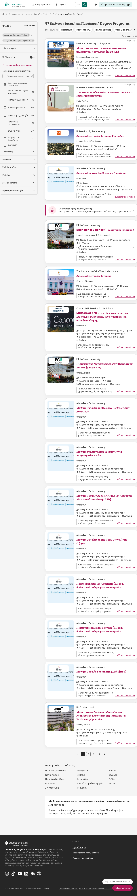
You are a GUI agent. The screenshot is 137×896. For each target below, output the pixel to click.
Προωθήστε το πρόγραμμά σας (86, 852)
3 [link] (93, 754)
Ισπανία (112, 770)
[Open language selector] (95, 4)
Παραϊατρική (66, 30)
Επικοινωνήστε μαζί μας (83, 858)
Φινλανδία (82, 779)
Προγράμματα (42, 4)
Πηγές (61, 4)
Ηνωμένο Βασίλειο (54, 779)
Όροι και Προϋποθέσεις (68, 888)
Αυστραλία (82, 770)
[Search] (84, 4)
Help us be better (122, 888)
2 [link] (88, 754)
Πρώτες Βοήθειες (103, 30)
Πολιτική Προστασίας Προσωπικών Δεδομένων (98, 888)
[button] (16, 35)
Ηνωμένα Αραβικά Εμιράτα (90, 783)
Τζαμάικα (81, 787)
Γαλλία (112, 779)
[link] (68, 14)
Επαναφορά (29, 25)
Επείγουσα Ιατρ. (83, 30)
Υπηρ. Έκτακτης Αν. (123, 30)
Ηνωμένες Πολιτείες (55, 770)
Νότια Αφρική (52, 774)
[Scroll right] (134, 29)
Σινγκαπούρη (52, 787)
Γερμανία (50, 783)
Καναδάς (113, 774)
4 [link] (99, 754)
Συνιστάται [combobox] (128, 36)
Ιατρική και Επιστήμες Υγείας (19, 65)
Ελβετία (81, 774)
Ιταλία (112, 783)
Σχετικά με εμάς (79, 847)
